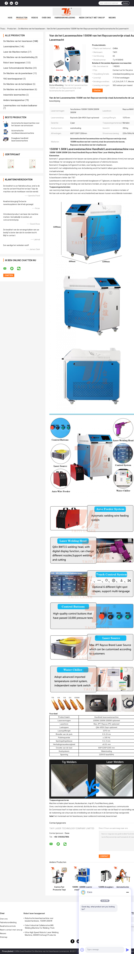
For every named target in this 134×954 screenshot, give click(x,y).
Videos (34, 18)
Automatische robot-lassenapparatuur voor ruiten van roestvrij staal (122, 888)
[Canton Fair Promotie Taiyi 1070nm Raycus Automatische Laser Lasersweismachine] (59, 875)
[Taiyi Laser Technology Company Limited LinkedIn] (11, 3)
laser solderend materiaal (94, 816)
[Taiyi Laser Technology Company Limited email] (6, 268)
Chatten (97, 90)
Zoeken (125, 3)
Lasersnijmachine (11, 46)
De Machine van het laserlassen (31, 29)
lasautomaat (111, 816)
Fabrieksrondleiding (65, 18)
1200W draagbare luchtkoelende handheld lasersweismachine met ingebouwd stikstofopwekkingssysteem (105, 888)
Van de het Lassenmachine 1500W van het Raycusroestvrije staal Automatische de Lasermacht (68, 88)
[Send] (127, 950)
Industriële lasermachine (14, 95)
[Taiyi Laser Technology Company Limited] (67, 12)
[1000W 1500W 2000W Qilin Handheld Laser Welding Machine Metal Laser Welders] (67, 59)
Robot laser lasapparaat (14, 62)
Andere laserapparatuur (14, 100)
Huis (10, 18)
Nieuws (112, 18)
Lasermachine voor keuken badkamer (20, 105)
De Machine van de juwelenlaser (18, 73)
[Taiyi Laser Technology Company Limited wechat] (20, 268)
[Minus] (127, 892)
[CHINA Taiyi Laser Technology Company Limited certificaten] (11, 163)
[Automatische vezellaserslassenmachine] (5, 132)
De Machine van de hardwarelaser (18, 89)
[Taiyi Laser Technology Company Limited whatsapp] (13, 268)
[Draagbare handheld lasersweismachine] (5, 139)
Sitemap (3, 937)
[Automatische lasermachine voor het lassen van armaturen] (5, 124)
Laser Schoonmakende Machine (17, 68)
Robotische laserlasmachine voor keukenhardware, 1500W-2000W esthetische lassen (39, 920)
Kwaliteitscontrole (8, 926)
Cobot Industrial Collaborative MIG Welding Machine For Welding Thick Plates (39, 927)
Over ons (46, 18)
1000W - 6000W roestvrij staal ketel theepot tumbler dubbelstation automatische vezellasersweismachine (82, 888)
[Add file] (82, 950)
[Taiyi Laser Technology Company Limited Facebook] (6, 3)
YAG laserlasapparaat (13, 78)
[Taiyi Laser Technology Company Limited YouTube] (16, 3)
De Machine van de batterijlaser (17, 84)
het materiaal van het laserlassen (68, 816)
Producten (21, 18)
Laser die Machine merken (15, 52)
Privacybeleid (7, 951)
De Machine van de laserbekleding (19, 57)
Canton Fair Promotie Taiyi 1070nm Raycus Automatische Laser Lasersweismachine (59, 888)
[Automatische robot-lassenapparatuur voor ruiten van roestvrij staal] (122, 875)
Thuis (2, 29)
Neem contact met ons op (92, 18)
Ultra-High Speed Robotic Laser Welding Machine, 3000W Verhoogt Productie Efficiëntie (41, 934)
